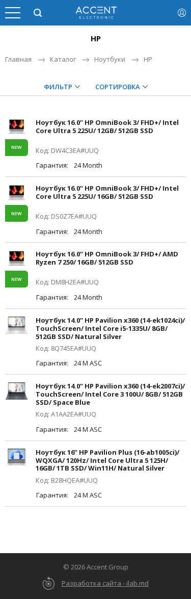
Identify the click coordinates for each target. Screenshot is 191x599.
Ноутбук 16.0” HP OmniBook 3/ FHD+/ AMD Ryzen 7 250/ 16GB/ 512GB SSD (107, 258)
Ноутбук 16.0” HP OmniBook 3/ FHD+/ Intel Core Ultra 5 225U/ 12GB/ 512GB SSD (107, 126)
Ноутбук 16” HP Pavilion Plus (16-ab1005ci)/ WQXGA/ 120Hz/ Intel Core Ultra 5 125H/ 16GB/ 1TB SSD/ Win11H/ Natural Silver (107, 460)
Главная (18, 59)
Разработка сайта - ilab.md (105, 583)
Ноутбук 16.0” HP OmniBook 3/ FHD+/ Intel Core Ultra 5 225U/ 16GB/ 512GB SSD (107, 192)
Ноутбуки (109, 59)
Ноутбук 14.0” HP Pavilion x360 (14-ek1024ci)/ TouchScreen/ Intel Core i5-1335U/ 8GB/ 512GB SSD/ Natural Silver (110, 328)
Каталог (63, 59)
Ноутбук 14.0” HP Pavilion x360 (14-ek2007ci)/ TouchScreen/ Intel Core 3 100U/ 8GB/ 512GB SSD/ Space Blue (110, 394)
